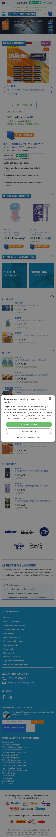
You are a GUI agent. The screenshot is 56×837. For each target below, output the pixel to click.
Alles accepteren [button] (29, 424)
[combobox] (50, 398)
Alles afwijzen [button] (29, 431)
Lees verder (47, 418)
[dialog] (28, 418)
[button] (28, 437)
